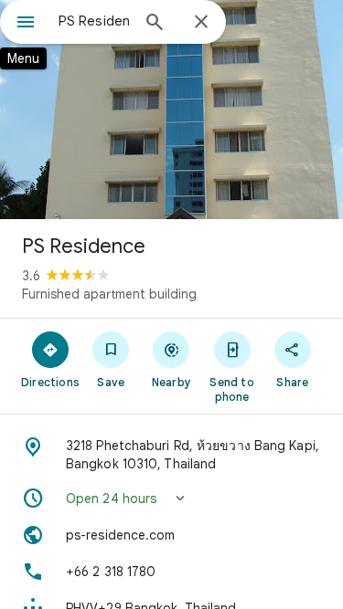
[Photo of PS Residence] (171, 109)
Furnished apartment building (109, 294)
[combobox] (94, 21)
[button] (171, 498)
